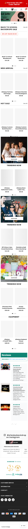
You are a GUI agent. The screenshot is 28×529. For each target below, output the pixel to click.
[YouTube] (13, 499)
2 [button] (13, 23)
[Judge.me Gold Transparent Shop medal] (10, 468)
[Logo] (13, 9)
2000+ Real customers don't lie (17, 359)
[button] (12, 424)
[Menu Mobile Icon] (2, 9)
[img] (5, 359)
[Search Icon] (7, 9)
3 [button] (14, 23)
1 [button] (11, 23)
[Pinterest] (9, 499)
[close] (26, 3)
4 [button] (16, 23)
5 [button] (17, 136)
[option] (14, 16)
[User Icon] (21, 9)
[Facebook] (2, 499)
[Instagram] (5, 499)
